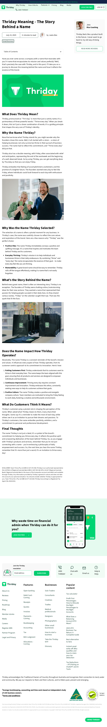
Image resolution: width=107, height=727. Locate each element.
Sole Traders (50, 590)
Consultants (50, 595)
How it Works (33, 5)
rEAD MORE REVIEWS (89, 48)
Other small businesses (49, 626)
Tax (25, 632)
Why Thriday (20, 5)
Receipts (27, 602)
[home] (8, 7)
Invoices (27, 611)
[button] (45, 5)
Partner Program (8, 632)
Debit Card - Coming (28, 596)
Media (69, 5)
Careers (5, 623)
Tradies (48, 604)
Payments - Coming (28, 617)
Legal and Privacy (9, 637)
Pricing (54, 5)
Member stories (8, 614)
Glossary (48, 646)
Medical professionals (50, 610)
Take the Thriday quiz (51, 640)
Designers (49, 616)
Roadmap (6, 605)
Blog (61, 5)
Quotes (26, 607)
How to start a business (50, 633)
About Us (5, 591)
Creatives (48, 600)
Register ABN (7, 628)
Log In (99, 7)
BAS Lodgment (29, 637)
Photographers (51, 621)
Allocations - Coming (28, 642)
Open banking (29, 590)
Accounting (28, 627)
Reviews (5, 595)
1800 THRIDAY (23, 10)
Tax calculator (71, 594)
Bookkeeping (29, 623)
